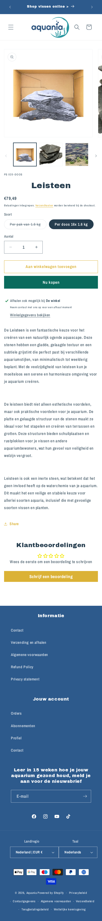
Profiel (16, 738)
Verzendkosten (44, 205)
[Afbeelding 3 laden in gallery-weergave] (50, 154)
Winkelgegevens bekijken (30, 315)
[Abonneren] (85, 796)
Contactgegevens (24, 901)
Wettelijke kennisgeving (70, 909)
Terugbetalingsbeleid (35, 909)
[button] (11, 27)
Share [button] (14, 523)
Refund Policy (22, 666)
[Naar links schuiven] (6, 156)
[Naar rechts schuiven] (96, 156)
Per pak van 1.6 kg (28, 225)
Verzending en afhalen (29, 642)
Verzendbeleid (85, 901)
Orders (16, 713)
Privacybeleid (78, 893)
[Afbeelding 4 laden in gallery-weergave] (76, 154)
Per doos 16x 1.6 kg (71, 224)
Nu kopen (51, 282)
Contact (17, 630)
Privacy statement (25, 679)
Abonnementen (23, 725)
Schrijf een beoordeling (51, 576)
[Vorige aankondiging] (10, 7)
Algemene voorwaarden (29, 654)
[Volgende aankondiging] (92, 7)
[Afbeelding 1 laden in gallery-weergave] (24, 154)
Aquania (31, 893)
